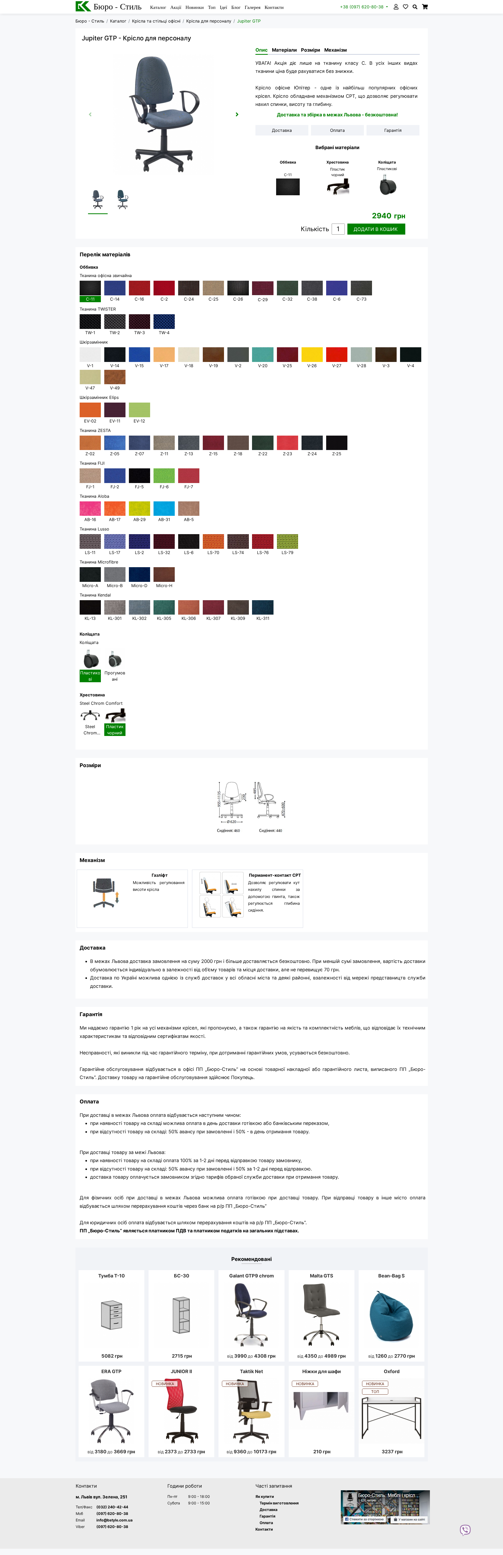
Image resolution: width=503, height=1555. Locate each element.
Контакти (274, 7)
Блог (235, 7)
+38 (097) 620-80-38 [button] (362, 6)
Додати (376, 229)
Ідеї (223, 7)
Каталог (158, 7)
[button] (237, 114)
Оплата (266, 1522)
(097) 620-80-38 (112, 1513)
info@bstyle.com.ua (114, 1520)
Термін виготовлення (279, 1503)
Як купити (264, 1496)
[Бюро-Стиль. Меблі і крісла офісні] (385, 1507)
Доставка (268, 1509)
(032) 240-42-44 (112, 1507)
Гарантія (267, 1516)
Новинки (194, 7)
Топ (212, 7)
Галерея (252, 7)
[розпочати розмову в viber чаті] (465, 1529)
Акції (175, 7)
